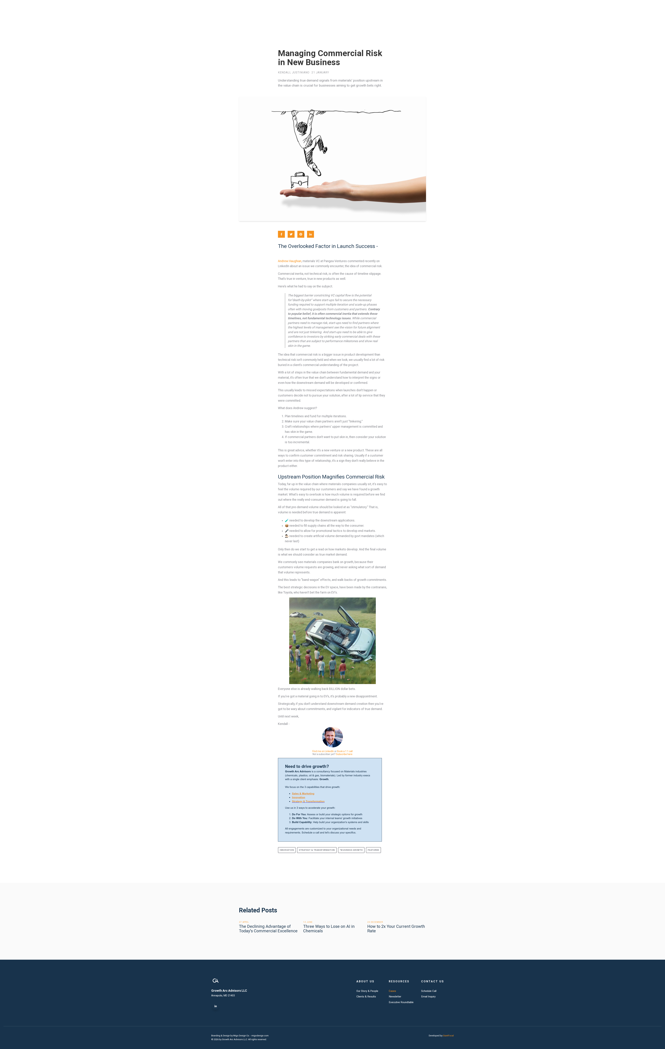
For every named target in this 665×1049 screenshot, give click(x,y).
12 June (308, 922)
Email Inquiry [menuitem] (428, 996)
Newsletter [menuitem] (395, 996)
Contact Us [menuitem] (432, 981)
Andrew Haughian (289, 261)
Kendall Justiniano (293, 72)
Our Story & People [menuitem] (367, 991)
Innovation (287, 850)
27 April (244, 922)
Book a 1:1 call (345, 751)
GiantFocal (448, 1035)
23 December (375, 922)
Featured (373, 850)
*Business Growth (351, 850)
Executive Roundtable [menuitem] (401, 1002)
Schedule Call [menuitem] (428, 991)
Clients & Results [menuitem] (366, 996)
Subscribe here (344, 754)
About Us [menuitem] (365, 981)
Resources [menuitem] (399, 981)
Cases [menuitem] (392, 991)
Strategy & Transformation (317, 850)
